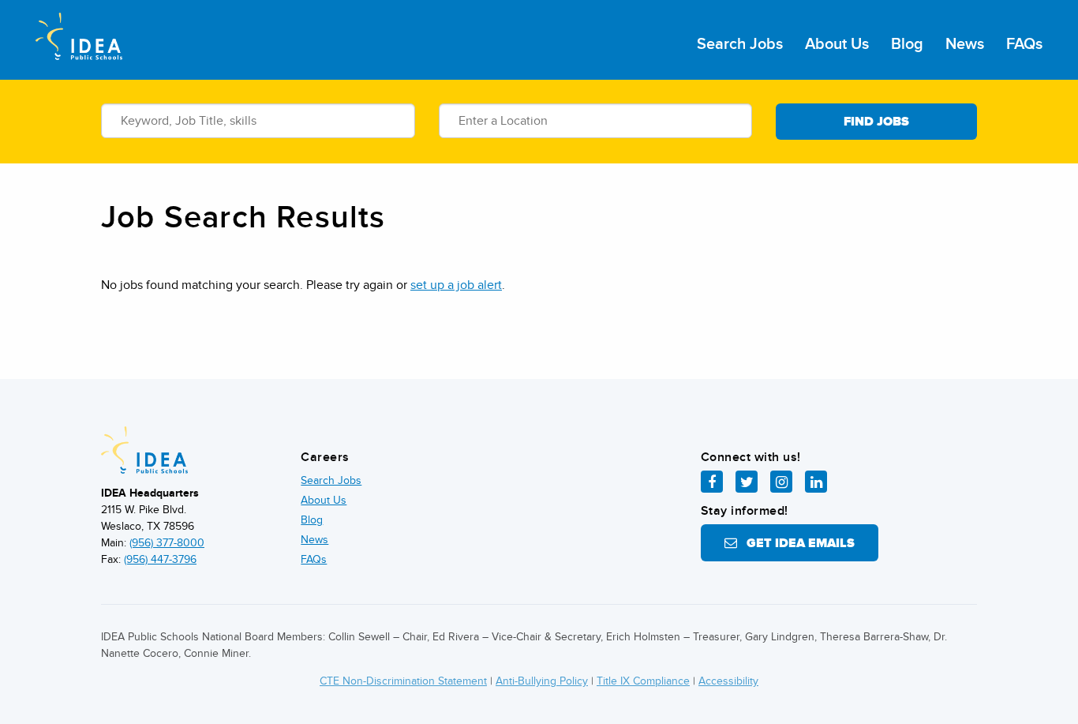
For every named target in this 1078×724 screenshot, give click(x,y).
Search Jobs (740, 44)
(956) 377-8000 (166, 543)
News (964, 44)
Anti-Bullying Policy (542, 681)
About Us (837, 44)
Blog (907, 44)
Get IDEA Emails (796, 543)
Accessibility (728, 681)
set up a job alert (456, 285)
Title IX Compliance (643, 681)
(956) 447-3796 (160, 559)
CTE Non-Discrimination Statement (403, 681)
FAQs (1024, 44)
